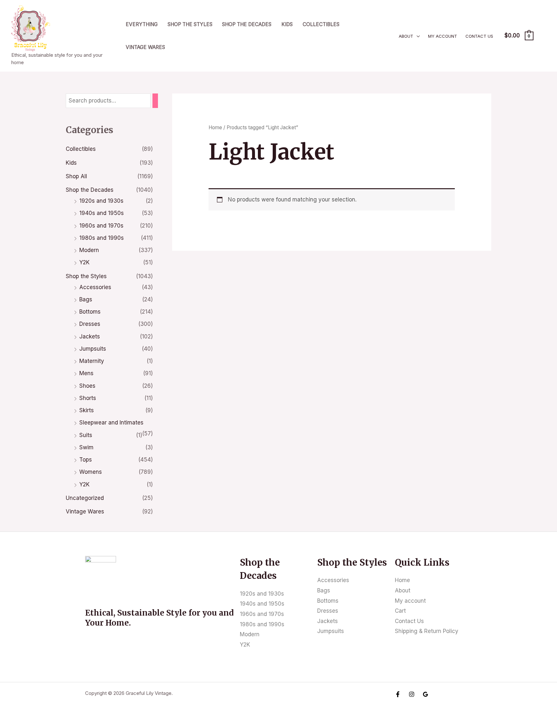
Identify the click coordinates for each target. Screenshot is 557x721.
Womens (90, 472)
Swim (86, 447)
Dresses (89, 324)
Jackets (89, 336)
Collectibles (321, 24)
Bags (85, 299)
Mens (86, 373)
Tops (85, 459)
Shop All (76, 176)
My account (442, 36)
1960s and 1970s (101, 225)
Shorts (87, 398)
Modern (89, 250)
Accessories (95, 287)
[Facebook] (398, 694)
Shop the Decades (246, 24)
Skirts (86, 410)
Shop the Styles (190, 24)
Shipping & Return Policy (426, 631)
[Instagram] (412, 694)
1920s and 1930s (101, 201)
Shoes (87, 386)
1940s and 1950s (101, 213)
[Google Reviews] (425, 694)
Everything (142, 24)
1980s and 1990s (101, 238)
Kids (287, 24)
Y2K (84, 262)
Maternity (91, 361)
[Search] (155, 100)
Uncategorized (85, 498)
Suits (85, 435)
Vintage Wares (145, 47)
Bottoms (90, 311)
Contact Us (479, 36)
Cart (400, 611)
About (406, 36)
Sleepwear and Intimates (111, 422)
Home (215, 127)
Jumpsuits (92, 349)
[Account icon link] (543, 36)
